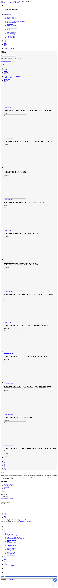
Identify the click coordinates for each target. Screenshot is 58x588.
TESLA (5, 81)
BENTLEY (6, 69)
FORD (5, 73)
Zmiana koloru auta (11, 549)
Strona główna (4, 61)
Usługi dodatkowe (11, 555)
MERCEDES (7, 80)
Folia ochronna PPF (11, 534)
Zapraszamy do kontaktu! (25, 521)
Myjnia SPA (10, 541)
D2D (5, 560)
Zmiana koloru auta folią (12, 536)
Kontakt (5, 564)
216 (4, 468)
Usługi (5, 513)
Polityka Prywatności (9, 484)
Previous (6, 456)
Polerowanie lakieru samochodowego (16, 538)
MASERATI (7, 79)
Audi (5, 68)
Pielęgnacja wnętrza (11, 540)
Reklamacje (6, 487)
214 (4, 465)
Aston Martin (7, 67)
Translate (12, 579)
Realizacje (6, 512)
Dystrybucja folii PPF (9, 565)
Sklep (9, 61)
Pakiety (8, 546)
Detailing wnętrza (11, 553)
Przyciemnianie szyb (11, 542)
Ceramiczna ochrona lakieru (13, 537)
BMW (5, 71)
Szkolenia (6, 561)
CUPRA (6, 72)
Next (5, 469)
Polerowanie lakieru (11, 552)
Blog (5, 517)
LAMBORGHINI (8, 77)
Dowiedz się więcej (8, 107)
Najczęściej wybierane (12, 545)
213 (4, 464)
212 (4, 462)
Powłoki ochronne (11, 550)
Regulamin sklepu (8, 485)
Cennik (5, 514)
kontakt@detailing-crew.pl (7, 498)
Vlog (5, 516)
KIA (5, 75)
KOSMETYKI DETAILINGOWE (12, 76)
